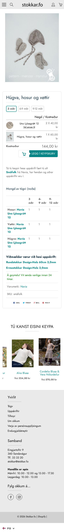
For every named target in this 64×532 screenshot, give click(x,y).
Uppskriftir (13, 411)
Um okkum (14, 421)
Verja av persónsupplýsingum (24, 426)
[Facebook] (11, 497)
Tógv (10, 406)
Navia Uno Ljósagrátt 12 (17, 213)
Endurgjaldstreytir (18, 431)
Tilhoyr (11, 416)
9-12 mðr (38, 109)
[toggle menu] (4, 4)
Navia (23, 286)
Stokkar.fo (31, 516)
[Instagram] (19, 497)
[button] (59, 355)
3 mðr (11, 109)
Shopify (42, 516)
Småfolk (11, 172)
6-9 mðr (23, 109)
